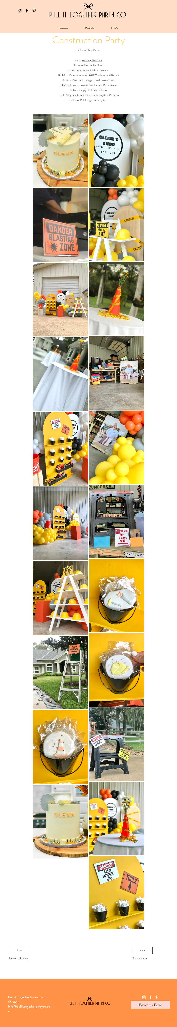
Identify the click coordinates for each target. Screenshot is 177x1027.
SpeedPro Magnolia (103, 80)
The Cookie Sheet (93, 65)
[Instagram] (19, 10)
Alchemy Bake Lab (92, 60)
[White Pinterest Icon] (157, 997)
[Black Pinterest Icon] (34, 10)
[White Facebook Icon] (150, 997)
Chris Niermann (100, 70)
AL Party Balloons (97, 90)
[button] (64, 27)
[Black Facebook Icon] (26, 10)
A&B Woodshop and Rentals (103, 75)
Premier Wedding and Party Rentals (98, 85)
